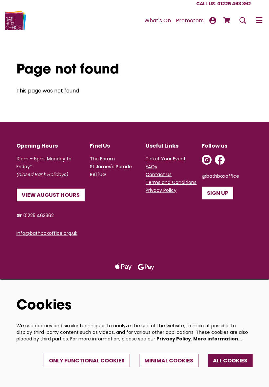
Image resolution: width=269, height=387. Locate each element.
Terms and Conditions (171, 182)
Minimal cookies (168, 360)
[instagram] (207, 160)
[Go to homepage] (15, 20)
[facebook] (220, 160)
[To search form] (243, 20)
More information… (217, 339)
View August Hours (51, 195)
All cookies (230, 360)
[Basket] (227, 20)
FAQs (151, 166)
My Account (213, 20)
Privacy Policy (161, 190)
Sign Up (217, 193)
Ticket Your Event (166, 158)
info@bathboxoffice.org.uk (46, 233)
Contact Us (159, 174)
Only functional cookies (87, 360)
